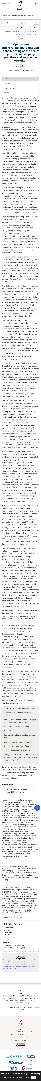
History (6, 93)
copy (20, 38)
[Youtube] (25, 1041)
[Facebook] (22, 1041)
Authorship (20, 66)
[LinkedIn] (20, 1041)
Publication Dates (9, 88)
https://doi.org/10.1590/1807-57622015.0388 (20, 34)
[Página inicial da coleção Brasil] (20, 1026)
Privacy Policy (24, 1077)
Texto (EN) (20, 27)
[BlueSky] (16, 1041)
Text (5, 79)
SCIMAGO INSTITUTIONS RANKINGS (20, 71)
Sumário (24, 23)
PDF (34, 27)
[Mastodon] (18, 1041)
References (8, 83)
